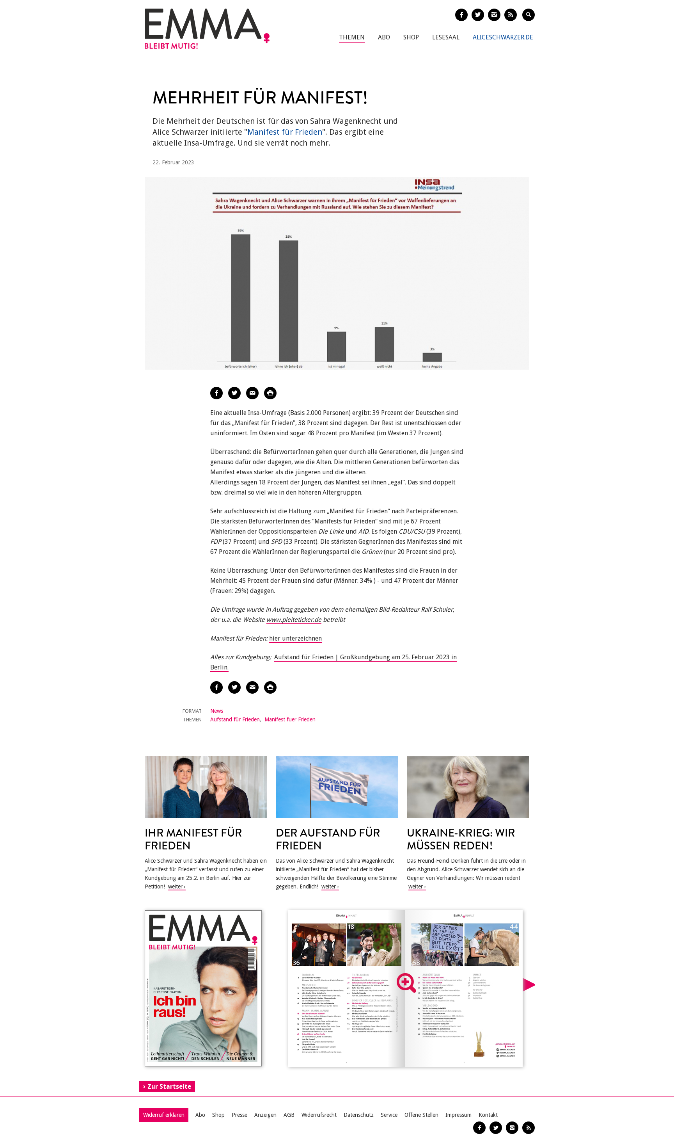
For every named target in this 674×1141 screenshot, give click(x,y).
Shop (411, 37)
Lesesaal (445, 37)
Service (389, 1115)
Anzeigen (265, 1115)
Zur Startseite (169, 1086)
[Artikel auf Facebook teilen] (216, 393)
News (216, 711)
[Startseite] (207, 29)
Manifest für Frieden (284, 132)
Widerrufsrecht (319, 1115)
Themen (352, 37)
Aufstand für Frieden (235, 719)
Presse (239, 1115)
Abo (384, 37)
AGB (289, 1115)
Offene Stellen (421, 1115)
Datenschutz (359, 1115)
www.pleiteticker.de (293, 619)
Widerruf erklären (163, 1115)
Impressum (458, 1115)
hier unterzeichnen (295, 638)
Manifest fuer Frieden (290, 719)
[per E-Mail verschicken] (252, 393)
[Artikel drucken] (270, 393)
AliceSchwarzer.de (503, 37)
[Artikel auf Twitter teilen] (234, 393)
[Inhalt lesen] (406, 983)
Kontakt (488, 1115)
